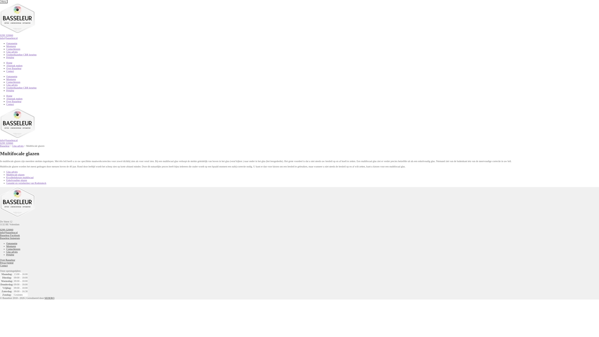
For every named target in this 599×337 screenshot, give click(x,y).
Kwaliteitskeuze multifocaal (20, 177)
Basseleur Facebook (10, 235)
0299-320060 (6, 229)
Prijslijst (10, 57)
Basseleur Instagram (10, 238)
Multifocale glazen (15, 174)
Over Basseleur (13, 68)
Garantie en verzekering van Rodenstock (26, 183)
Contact (10, 71)
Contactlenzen (13, 49)
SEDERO (49, 298)
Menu (3, 1)
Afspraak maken (14, 65)
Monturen (11, 46)
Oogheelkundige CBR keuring (21, 54)
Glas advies (12, 52)
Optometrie (11, 43)
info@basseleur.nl (9, 38)
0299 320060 (6, 35)
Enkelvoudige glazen (16, 180)
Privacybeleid (6, 262)
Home (9, 62)
